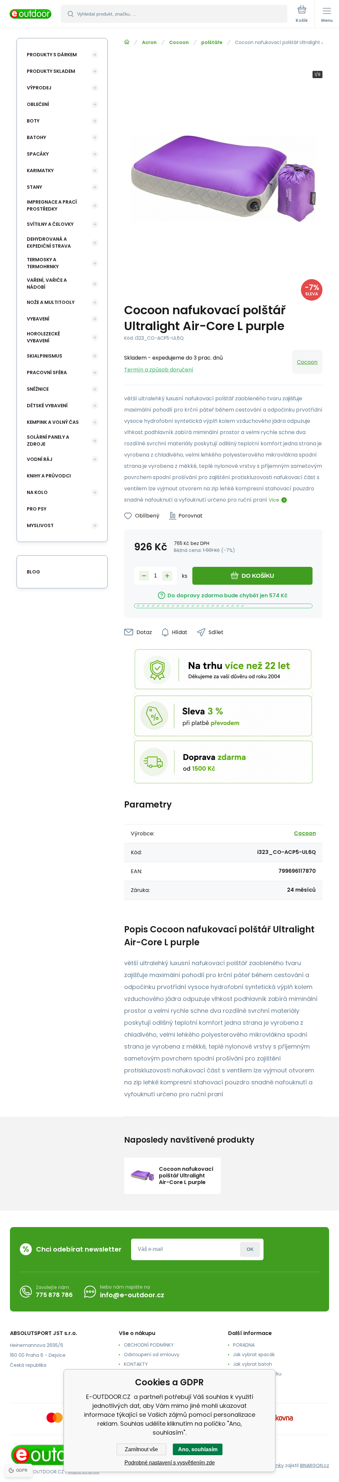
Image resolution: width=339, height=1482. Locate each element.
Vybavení (38, 319)
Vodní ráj (39, 459)
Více (274, 500)
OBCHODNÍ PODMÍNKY (149, 1345)
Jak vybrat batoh (252, 1364)
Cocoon (179, 42)
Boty (33, 121)
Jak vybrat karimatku (257, 1373)
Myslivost (40, 525)
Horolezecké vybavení (43, 337)
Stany (34, 187)
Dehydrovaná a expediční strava (49, 242)
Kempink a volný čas (53, 422)
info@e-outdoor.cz (132, 1295)
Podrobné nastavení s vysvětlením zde (169, 1462)
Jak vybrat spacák (254, 1354)
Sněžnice (38, 389)
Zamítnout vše (141, 1449)
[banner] (31, 14)
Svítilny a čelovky (50, 224)
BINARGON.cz (314, 1465)
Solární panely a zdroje (48, 440)
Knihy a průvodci (49, 475)
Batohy (36, 137)
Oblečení (38, 104)
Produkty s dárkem (52, 54)
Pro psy (36, 509)
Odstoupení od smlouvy (151, 1354)
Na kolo (37, 492)
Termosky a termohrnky (43, 263)
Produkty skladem (51, 71)
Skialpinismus (44, 356)
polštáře (211, 42)
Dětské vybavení (47, 405)
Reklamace (246, 1383)
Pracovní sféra (47, 372)
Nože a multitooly (50, 302)
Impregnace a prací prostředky (52, 205)
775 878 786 (54, 1295)
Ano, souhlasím (198, 1449)
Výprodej (39, 87)
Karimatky (40, 170)
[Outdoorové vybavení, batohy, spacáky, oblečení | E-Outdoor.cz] (126, 42)
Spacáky (38, 154)
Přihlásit (250, 1249)
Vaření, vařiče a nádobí (47, 283)
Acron (149, 42)
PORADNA (244, 1345)
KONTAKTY (136, 1364)
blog (33, 571)
